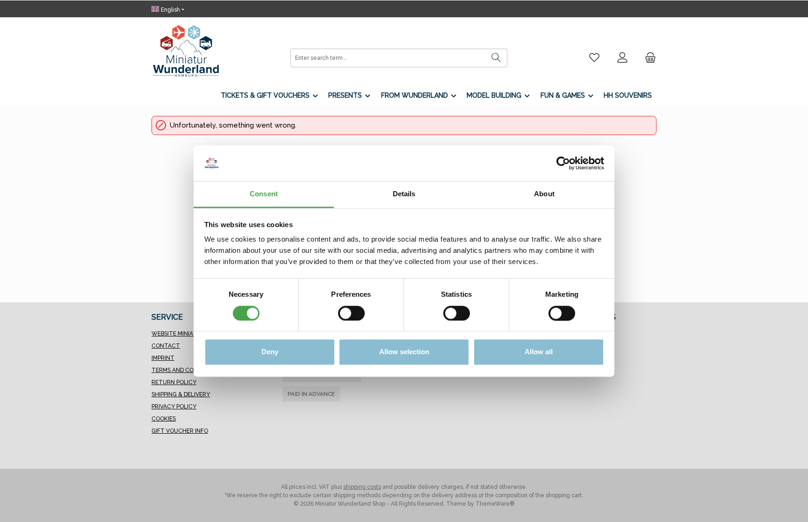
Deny (269, 352)
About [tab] (544, 194)
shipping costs (362, 487)
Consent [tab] (264, 194)
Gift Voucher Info (180, 431)
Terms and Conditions (186, 370)
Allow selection (404, 352)
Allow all (539, 352)
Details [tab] (404, 194)
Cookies (164, 418)
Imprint (163, 358)
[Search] (496, 58)
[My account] (622, 57)
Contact (166, 346)
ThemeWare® (495, 504)
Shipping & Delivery (181, 394)
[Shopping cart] (647, 57)
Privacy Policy (174, 406)
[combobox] (388, 58)
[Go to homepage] (186, 51)
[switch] (351, 313)
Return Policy (174, 382)
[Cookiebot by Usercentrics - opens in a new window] (563, 163)
